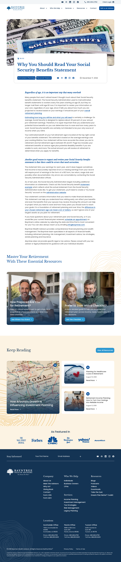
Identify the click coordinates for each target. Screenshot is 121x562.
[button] (43, 8)
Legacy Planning (71, 511)
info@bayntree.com (76, 225)
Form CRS (47, 495)
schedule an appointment (76, 219)
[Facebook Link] (78, 2)
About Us (47, 481)
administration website (56, 192)
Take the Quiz (97, 492)
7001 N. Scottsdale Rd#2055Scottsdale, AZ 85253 (50, 530)
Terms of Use (80, 549)
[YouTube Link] (62, 2)
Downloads (95, 489)
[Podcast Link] (66, 2)
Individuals (68, 481)
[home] (15, 8)
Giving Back (48, 489)
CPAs (66, 486)
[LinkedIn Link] (70, 2)
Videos (94, 486)
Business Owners (71, 483)
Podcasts (95, 483)
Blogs (93, 481)
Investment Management (75, 502)
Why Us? (46, 486)
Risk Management (71, 508)
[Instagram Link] (74, 2)
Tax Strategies (70, 505)
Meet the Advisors (51, 483)
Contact (93, 8)
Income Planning (71, 499)
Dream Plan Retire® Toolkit (102, 495)
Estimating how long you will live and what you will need (48, 117)
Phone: (50, 535)
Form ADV (47, 498)
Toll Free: (51, 537)
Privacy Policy (68, 549)
